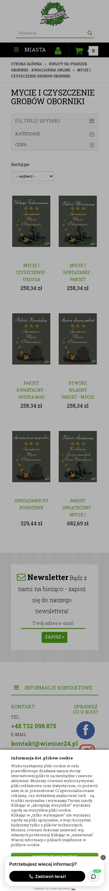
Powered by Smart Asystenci (54, 888)
